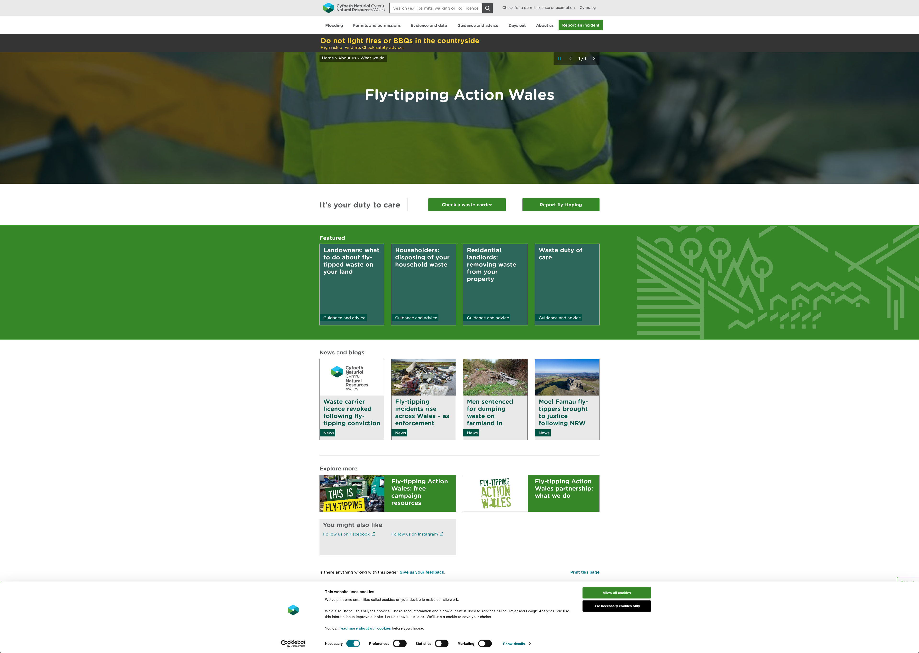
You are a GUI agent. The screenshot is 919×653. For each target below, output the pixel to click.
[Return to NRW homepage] (354, 7)
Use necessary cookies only (617, 606)
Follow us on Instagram (415, 534)
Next (594, 58)
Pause (559, 58)
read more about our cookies (365, 628)
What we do (372, 58)
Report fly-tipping (561, 204)
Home (328, 58)
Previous (571, 58)
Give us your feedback (421, 572)
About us (347, 58)
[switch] (400, 643)
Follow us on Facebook (347, 534)
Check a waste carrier (467, 204)
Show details (514, 643)
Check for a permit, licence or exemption (538, 7)
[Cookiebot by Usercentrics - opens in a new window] (293, 643)
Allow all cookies (617, 593)
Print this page (585, 572)
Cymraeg (588, 7)
